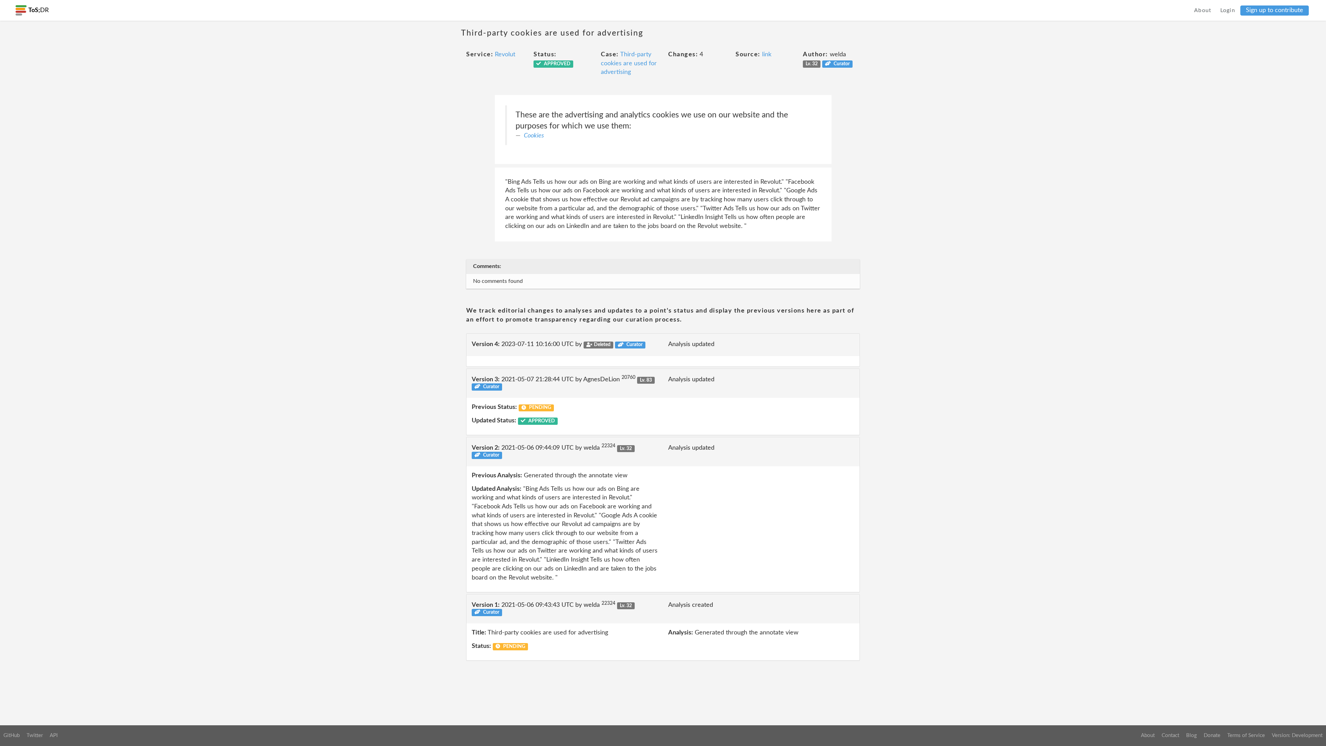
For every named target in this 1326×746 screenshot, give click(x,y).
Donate (1212, 735)
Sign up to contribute (1274, 10)
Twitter (35, 735)
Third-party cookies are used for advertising (629, 63)
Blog (1191, 735)
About (1203, 10)
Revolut (505, 54)
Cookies (534, 136)
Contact (1170, 735)
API (54, 735)
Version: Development (1297, 735)
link (766, 54)
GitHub (11, 735)
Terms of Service (1246, 735)
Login (1228, 10)
